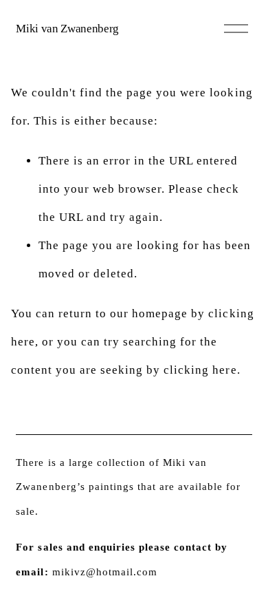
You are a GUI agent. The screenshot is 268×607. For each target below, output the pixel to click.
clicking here (200, 369)
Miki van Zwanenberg (67, 28)
